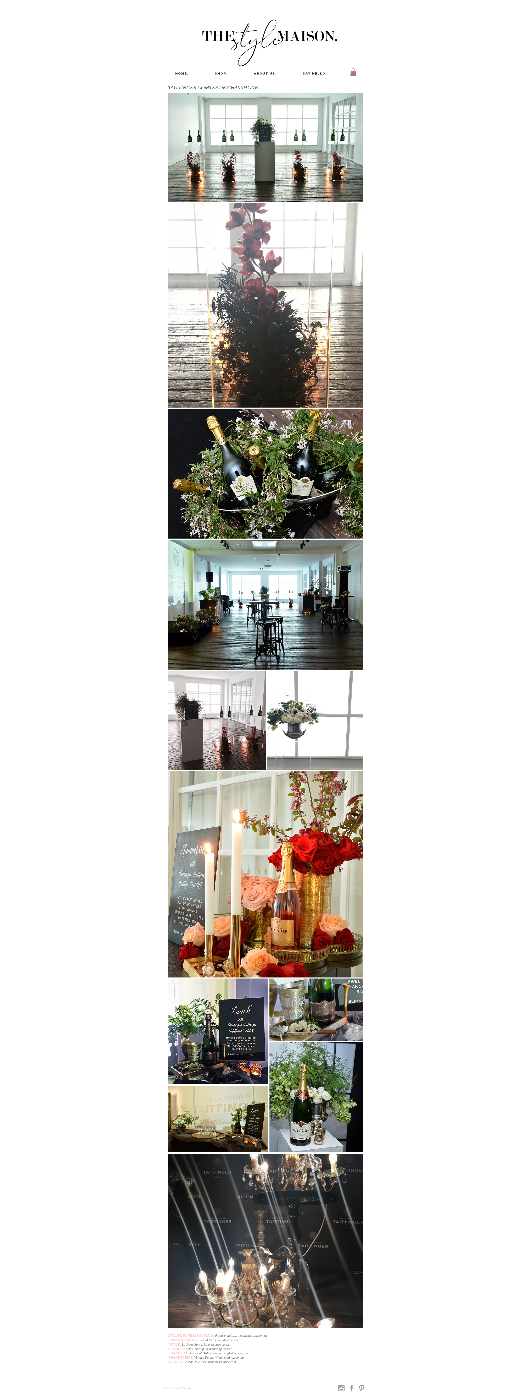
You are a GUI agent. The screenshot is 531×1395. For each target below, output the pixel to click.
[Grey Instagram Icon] (341, 1388)
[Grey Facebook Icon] (351, 1388)
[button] (353, 72)
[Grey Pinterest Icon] (361, 1388)
